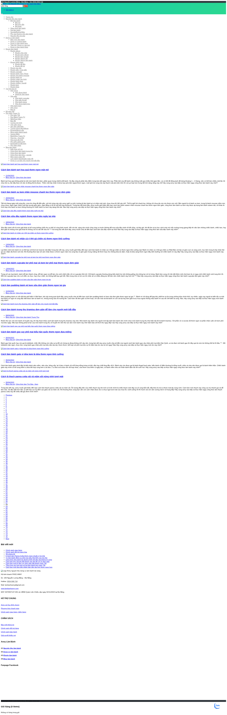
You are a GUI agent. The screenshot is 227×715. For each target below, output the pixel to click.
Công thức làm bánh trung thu (21, 151)
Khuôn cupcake (16, 72)
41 (7, 473)
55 (7, 499)
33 (7, 457)
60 (7, 508)
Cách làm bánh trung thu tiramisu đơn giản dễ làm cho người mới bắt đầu (38, 309)
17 (7, 427)
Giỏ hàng (10, 10)
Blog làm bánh (11, 147)
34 (7, 459)
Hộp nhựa (14, 91)
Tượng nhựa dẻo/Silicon (19, 128)
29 (7, 450)
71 (7, 529)
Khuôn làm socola (21, 57)
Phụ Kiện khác (15, 145)
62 (7, 512)
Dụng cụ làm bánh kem (19, 43)
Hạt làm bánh (15, 30)
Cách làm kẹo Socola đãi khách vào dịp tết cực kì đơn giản (28, 561)
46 (7, 482)
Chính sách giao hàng (14, 550)
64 (7, 516)
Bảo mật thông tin (7, 625)
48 (7, 486)
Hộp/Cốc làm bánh (22, 94)
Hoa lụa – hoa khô (17, 138)
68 (7, 524)
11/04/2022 (10, 291)
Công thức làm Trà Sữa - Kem (27, 384)
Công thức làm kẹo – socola (20, 155)
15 (7, 423)
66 (7, 520)
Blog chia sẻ (10, 177)
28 (7, 448)
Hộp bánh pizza (21, 102)
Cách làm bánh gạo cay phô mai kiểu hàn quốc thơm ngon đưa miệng (36, 332)
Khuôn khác (14, 87)
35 (7, 461)
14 (7, 421)
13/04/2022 (10, 244)
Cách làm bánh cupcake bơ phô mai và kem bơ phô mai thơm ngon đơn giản (40, 263)
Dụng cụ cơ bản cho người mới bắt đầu (25, 161)
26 (7, 444)
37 (7, 465)
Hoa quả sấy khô (16, 140)
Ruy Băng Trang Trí (17, 117)
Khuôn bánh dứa (16, 81)
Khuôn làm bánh (12, 49)
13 (7, 420)
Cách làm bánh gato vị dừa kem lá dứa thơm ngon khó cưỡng (32, 354)
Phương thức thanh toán (10, 608)
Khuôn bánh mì (16, 77)
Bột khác (18, 26)
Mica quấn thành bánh (18, 132)
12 (7, 418)
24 (7, 440)
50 (7, 490)
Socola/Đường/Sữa (17, 32)
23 (7, 438)
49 (7, 488)
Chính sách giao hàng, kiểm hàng (13, 612)
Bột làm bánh (15, 21)
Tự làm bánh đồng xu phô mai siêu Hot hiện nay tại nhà (26, 558)
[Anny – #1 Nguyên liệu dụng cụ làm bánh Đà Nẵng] (21, 4)
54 (7, 497)
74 (7, 535)
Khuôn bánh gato (16, 62)
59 (7, 507)
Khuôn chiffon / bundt (18, 83)
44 (7, 478)
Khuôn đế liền (20, 64)
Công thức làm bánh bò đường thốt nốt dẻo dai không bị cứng (29, 560)
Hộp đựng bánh (21, 92)
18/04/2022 (10, 222)
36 (7, 463)
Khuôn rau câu (15, 68)
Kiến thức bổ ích (16, 149)
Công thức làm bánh (18, 153)
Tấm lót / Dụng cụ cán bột (20, 45)
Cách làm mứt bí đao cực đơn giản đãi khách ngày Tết (26, 563)
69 (7, 525)
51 (7, 491)
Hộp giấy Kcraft (21, 100)
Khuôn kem (14, 85)
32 (7, 456)
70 (7, 527)
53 (7, 495)
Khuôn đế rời (20, 66)
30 (7, 452)
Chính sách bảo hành (9, 632)
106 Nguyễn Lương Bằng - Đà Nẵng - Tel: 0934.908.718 (22, 2)
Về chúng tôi (10, 554)
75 (7, 537)
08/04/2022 (10, 315)
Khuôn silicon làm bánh (24, 60)
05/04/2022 (10, 360)
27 (7, 446)
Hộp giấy (13, 96)
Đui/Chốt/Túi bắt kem (18, 143)
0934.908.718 (12, 581)
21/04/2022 (10, 176)
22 (7, 437)
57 (7, 503)
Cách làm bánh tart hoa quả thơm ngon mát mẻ (25, 170)
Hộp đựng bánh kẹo (22, 104)
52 (7, 493)
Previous (9, 395)
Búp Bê (13, 121)
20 (7, 433)
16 (7, 425)
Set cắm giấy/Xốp (17, 126)
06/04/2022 (10, 338)
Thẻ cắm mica (15, 125)
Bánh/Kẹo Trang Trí (17, 136)
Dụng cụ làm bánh (12, 38)
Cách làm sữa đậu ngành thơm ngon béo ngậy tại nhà (28, 216)
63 (7, 514)
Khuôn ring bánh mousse (19, 75)
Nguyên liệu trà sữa (17, 36)
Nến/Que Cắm (15, 119)
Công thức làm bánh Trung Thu (27, 317)
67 (7, 522)
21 (7, 435)
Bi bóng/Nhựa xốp (17, 130)
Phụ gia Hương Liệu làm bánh (21, 34)
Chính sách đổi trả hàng (10, 628)
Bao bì (12, 109)
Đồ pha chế (10, 111)
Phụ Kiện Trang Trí (13, 113)
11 (6, 416)
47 (7, 484)
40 (7, 471)
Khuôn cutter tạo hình (18, 79)
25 (7, 442)
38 (7, 467)
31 (7, 454)
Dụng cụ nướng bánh (18, 41)
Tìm (25, 6)
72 (7, 531)
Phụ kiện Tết (15, 115)
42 (7, 474)
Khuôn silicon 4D (21, 58)
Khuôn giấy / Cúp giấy (18, 70)
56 (7, 501)
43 (7, 476)
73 (7, 533)
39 (7, 469)
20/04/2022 (10, 198)
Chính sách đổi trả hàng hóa (16, 552)
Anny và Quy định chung (10, 605)
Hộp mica (13, 108)
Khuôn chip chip (21, 53)
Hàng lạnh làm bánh (18, 28)
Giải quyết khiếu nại (8, 635)
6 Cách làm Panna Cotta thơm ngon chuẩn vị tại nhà (25, 556)
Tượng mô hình (16, 123)
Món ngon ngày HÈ (17, 157)
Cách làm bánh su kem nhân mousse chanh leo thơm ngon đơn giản (35, 192)
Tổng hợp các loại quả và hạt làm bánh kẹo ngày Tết (25, 565)
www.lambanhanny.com (10, 588)
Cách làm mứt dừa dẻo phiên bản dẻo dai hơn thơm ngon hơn (29, 567)
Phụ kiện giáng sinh (17, 142)
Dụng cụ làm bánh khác (19, 47)
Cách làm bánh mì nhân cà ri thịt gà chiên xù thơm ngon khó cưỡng (35, 238)
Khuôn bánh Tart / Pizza (19, 74)
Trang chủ (9, 17)
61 (7, 510)
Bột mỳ (17, 23)
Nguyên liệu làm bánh (14, 19)
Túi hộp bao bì (11, 89)
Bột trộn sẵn (19, 24)
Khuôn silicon (15, 51)
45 (7, 480)
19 (7, 431)
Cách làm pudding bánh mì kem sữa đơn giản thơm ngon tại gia (33, 285)
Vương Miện (15, 134)
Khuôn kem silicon (22, 55)
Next (7, 539)
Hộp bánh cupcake (22, 98)
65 (7, 518)
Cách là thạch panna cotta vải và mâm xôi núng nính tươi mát (32, 376)
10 (7, 414)
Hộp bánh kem (15, 106)
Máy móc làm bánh (17, 40)
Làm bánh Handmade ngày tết (21, 159)
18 (7, 429)
